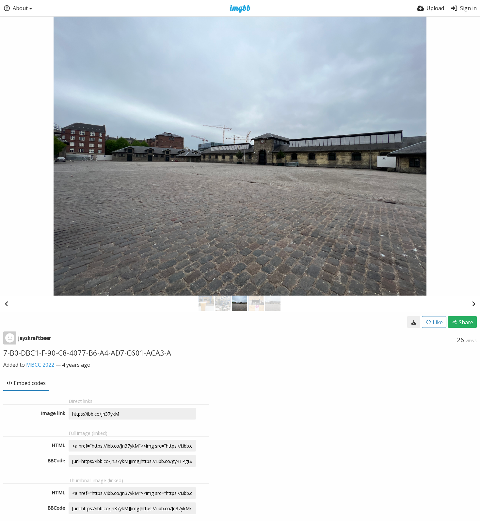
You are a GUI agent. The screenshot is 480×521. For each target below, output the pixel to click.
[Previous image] (6, 303)
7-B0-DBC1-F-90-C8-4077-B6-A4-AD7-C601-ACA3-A (87, 353)
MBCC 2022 (40, 364)
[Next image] (473, 303)
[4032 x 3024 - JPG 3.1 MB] (413, 322)
